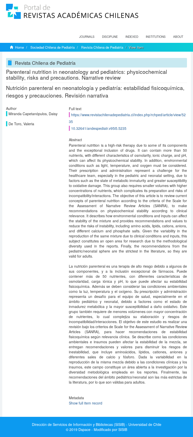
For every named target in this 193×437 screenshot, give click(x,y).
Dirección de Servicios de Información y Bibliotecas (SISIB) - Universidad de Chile (96, 424)
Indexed (131, 37)
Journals (86, 37)
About (178, 37)
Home (19, 47)
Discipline (110, 37)
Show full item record (85, 402)
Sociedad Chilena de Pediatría (52, 47)
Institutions (156, 37)
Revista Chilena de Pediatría (102, 47)
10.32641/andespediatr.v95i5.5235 (98, 128)
